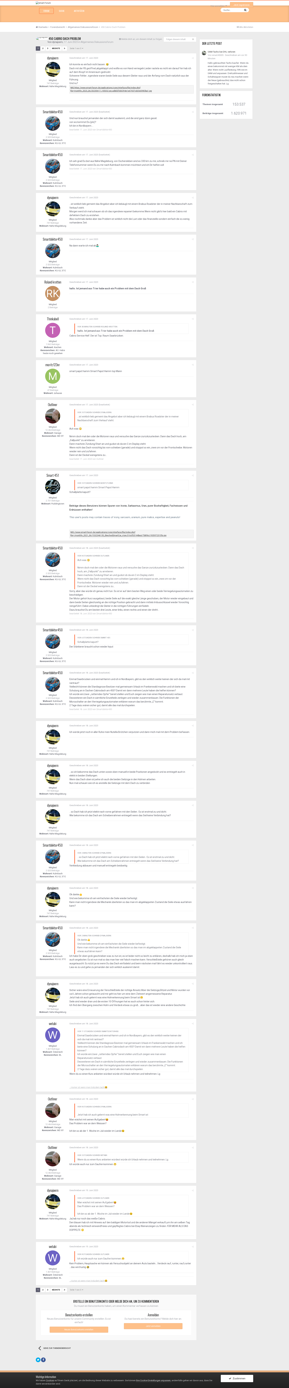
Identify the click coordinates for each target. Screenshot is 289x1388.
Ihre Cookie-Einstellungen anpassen (153, 1380)
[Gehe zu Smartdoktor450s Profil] (52, 123)
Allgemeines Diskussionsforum (97, 42)
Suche (61, 11)
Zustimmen (238, 1378)
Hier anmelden (218, 6)
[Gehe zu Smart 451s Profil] (52, 486)
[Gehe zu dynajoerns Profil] (42, 38)
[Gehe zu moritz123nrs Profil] (52, 376)
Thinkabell (53, 318)
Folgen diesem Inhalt (176, 39)
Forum (46, 11)
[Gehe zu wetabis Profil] (52, 1035)
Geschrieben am (83, 58)
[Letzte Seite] (64, 48)
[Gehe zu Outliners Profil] (52, 416)
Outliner (52, 404)
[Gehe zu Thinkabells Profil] (52, 330)
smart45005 (217, 55)
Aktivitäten (79, 11)
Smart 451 (52, 475)
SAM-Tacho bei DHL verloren (221, 52)
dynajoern (57, 42)
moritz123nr (52, 364)
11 (193, 39)
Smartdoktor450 (53, 111)
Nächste (56, 48)
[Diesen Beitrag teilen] (193, 58)
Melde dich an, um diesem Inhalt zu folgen (141, 39)
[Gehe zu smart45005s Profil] (204, 53)
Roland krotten (52, 281)
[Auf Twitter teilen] (38, 1359)
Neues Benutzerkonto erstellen (78, 1329)
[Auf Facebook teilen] (43, 1359)
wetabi (53, 1023)
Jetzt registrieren (241, 5)
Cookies (50, 1380)
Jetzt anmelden (153, 1326)
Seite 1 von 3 (76, 48)
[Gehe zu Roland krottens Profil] (52, 293)
